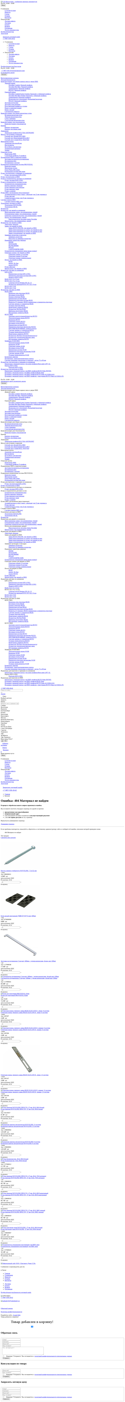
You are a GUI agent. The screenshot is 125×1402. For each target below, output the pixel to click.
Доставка (8, 1284)
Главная (7, 1273)
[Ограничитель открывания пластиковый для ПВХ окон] (20, 1245)
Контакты (8, 1280)
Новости (7, 1277)
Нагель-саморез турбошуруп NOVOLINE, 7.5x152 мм (19, 871)
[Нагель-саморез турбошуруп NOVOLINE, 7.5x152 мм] (20, 869)
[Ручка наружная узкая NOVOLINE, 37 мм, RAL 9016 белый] (21, 1227)
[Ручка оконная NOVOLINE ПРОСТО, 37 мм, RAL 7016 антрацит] (23, 1176)
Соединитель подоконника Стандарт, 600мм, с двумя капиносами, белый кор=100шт (29, 978)
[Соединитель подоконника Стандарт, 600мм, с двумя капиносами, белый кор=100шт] (30, 976)
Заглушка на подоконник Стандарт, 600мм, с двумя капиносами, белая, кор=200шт (28, 961)
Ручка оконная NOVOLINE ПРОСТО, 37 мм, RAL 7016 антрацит (23, 1178)
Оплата (7, 1285)
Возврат (7, 1287)
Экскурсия (4, 33)
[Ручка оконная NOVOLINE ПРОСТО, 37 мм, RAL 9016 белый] (22, 1107)
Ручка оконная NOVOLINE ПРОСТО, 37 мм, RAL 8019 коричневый (24, 1195)
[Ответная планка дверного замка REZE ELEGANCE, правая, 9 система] (25, 1028)
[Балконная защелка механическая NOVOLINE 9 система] (20, 1142)
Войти (5, 747)
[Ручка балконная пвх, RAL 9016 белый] (14, 1159)
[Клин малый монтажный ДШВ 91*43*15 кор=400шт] (20, 914)
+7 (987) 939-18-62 (9, 38)
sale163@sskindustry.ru (12, 1301)
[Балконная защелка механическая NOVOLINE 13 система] (21, 1124)
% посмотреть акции (8, 72)
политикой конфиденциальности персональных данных (53, 1356)
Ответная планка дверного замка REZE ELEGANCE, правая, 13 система (25, 1092)
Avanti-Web (16, 1315)
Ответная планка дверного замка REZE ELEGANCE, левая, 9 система (24, 1012)
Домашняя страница (7, 824)
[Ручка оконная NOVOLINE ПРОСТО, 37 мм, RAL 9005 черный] (23, 1210)
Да (2, 741)
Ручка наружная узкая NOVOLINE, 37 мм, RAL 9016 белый (21, 1229)
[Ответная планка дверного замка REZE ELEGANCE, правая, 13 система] (26, 1090)
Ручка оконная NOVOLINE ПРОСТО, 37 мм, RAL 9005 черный (22, 1212)
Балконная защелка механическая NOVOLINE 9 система (20, 1143)
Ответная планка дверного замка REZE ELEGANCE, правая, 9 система (25, 1030)
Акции (3, 694)
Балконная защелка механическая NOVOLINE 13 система (20, 1126)
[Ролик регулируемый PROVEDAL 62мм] (15, 993)
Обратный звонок (7, 1308)
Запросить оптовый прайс (11, 37)
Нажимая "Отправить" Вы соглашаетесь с (39, 1356)
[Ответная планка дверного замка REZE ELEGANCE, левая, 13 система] (20, 1073)
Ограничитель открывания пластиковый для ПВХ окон (19, 1246)
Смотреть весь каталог (8, 837)
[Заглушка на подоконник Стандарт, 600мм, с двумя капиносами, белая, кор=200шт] (20, 959)
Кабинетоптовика (4, 744)
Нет (6, 741)
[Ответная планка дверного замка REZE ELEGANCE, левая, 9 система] (25, 1011)
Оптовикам (8, 1289)
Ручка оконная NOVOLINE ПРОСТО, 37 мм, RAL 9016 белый (22, 1109)
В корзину (4, 884)
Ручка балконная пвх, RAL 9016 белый (14, 1161)
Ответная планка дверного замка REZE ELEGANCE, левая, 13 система (24, 1075)
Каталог (4, 74)
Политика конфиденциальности (11, 1312)
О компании (9, 1275)
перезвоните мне (19, 70)
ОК (32, 1326)
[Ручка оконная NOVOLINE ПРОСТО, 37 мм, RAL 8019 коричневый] (24, 1193)
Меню (3, 5)
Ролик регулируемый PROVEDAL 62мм (14, 995)
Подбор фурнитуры (7, 32)
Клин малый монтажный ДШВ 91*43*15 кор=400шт (18, 916)
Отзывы (7, 1279)
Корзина (4, 751)
